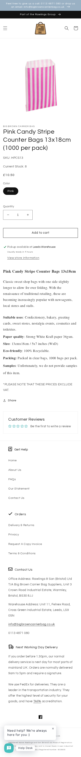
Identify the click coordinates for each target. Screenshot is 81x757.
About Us (14, 470)
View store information (23, 257)
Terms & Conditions (22, 553)
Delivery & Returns (21, 525)
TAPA (37, 701)
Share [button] (12, 400)
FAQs (12, 479)
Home (12, 460)
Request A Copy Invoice (25, 544)
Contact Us (16, 498)
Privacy (13, 534)
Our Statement (19, 488)
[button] (5, 28)
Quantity (8, 206)
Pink (10, 191)
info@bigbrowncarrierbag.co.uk (31, 624)
